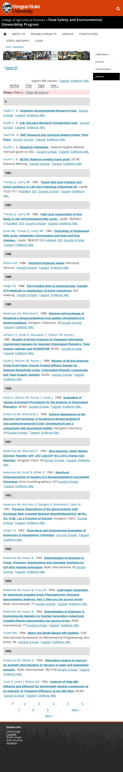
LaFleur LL (10, 335)
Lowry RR (23, 182)
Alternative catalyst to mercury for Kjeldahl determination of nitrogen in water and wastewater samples (46, 665)
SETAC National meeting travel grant (45, 159)
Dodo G (24, 335)
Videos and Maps (17, 41)
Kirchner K (29, 504)
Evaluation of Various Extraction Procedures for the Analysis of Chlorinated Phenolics (45, 402)
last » (48, 716)
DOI (34, 191)
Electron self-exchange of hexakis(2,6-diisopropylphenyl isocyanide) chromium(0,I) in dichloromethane (43, 318)
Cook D (8, 682)
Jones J (48, 397)
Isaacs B (27, 558)
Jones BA (9, 231)
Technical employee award (46, 263)
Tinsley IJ (9, 182)
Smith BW (10, 633)
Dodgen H (45, 504)
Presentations (103, 69)
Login (39, 41)
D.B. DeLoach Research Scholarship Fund (48, 123)
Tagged (64, 81)
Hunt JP (76, 504)
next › (75, 710)
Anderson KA (12, 313)
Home (8, 46)
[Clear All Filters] (37, 92)
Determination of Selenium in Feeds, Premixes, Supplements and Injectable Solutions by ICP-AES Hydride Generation (43, 562)
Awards (99, 76)
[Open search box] (118, 9)
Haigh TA (9, 286)
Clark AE (8, 135)
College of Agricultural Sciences (23, 20)
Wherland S (30, 313)
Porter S (36, 397)
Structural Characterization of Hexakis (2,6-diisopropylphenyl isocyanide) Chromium (46, 477)
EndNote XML (80, 81)
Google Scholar (23, 139)
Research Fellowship (34, 147)
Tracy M (40, 590)
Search (12, 67)
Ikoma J (69, 335)
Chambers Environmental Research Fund (48, 110)
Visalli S (8, 111)
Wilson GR (10, 263)
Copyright (11, 734)
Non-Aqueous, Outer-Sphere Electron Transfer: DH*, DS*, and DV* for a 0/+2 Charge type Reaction (45, 455)
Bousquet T (39, 335)
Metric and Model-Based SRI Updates (53, 633)
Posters (99, 61)
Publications (102, 54)
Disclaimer (11, 743)
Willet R (39, 472)
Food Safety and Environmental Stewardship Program (52, 22)
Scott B (27, 472)
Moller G (28, 660)
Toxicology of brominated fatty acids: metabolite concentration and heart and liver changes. (46, 235)
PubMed (24, 191)
